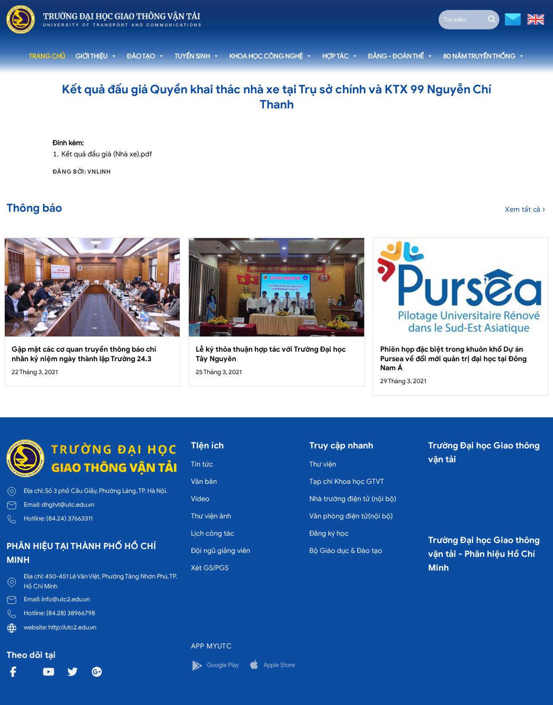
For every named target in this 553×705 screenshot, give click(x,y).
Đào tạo (141, 56)
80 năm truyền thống (479, 56)
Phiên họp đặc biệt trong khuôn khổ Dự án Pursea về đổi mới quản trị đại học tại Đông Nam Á (453, 358)
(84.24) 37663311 (69, 518)
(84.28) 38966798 (70, 613)
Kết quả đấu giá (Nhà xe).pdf (106, 154)
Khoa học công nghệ (266, 56)
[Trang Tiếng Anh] (534, 18)
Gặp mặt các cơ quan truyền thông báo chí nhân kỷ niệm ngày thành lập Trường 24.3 (84, 354)
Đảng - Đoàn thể (396, 56)
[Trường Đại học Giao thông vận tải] (103, 19)
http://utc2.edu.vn (72, 627)
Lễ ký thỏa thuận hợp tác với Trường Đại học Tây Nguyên (271, 354)
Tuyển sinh (192, 56)
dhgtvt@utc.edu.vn (67, 504)
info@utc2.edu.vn (65, 599)
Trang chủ (47, 56)
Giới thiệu (92, 56)
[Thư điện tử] (511, 18)
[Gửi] (491, 19)
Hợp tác (335, 56)
